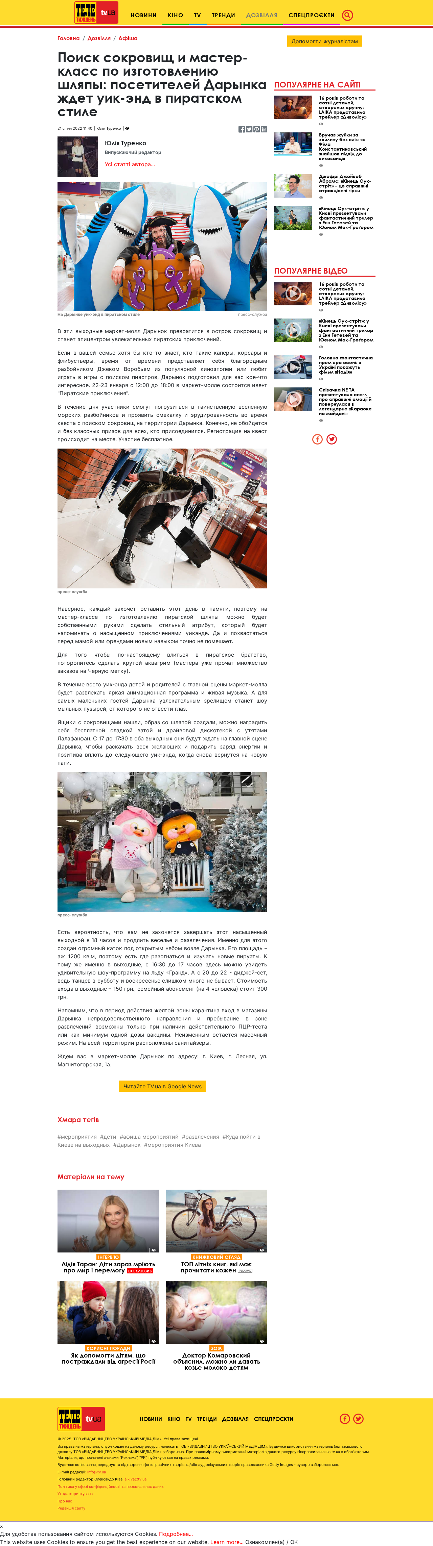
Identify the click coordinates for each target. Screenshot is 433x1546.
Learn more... (227, 1542)
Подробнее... (176, 1533)
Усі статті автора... (130, 164)
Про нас (65, 1501)
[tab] (318, 439)
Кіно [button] (175, 15)
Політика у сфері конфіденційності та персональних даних (111, 1486)
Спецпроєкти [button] (312, 15)
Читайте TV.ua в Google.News (162, 1086)
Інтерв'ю (108, 1257)
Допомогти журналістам (325, 41)
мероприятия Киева (174, 1144)
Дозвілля (99, 38)
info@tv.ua (96, 1472)
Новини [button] (144, 15)
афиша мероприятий (151, 1136)
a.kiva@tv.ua (135, 1479)
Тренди (207, 1419)
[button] (349, 15)
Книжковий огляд (216, 1257)
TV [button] (197, 15)
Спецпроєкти (273, 1419)
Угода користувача (75, 1493)
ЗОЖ (216, 1348)
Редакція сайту (71, 1508)
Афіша (128, 38)
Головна (69, 38)
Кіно (173, 1419)
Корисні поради (108, 1348)
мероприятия (79, 1136)
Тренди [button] (223, 15)
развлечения (202, 1136)
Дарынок (129, 1144)
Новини (151, 1419)
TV (189, 1419)
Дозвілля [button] (262, 15)
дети (110, 1136)
